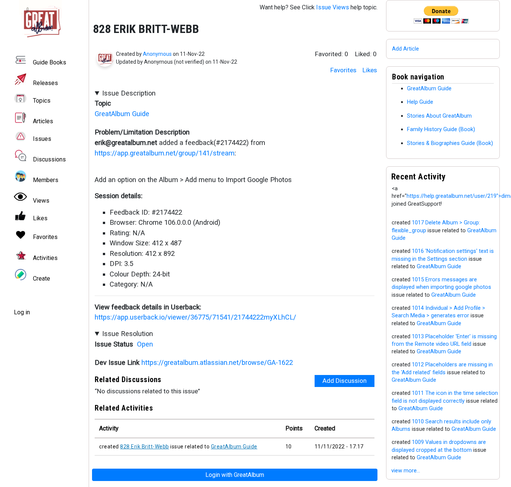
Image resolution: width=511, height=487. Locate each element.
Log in (22, 312)
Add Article (405, 48)
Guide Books (49, 62)
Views (41, 200)
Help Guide (420, 102)
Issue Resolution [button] (127, 334)
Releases (45, 83)
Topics (42, 100)
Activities (45, 257)
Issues (42, 138)
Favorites (343, 70)
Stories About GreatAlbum (439, 115)
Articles (43, 121)
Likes (369, 70)
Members (45, 180)
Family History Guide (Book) (441, 129)
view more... (405, 470)
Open (145, 344)
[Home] (44, 21)
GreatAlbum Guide (122, 114)
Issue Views (332, 7)
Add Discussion (344, 380)
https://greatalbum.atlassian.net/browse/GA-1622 (217, 362)
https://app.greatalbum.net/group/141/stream (165, 153)
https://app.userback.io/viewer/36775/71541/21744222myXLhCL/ (195, 317)
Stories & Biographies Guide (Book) (450, 143)
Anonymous (157, 54)
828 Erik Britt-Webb (144, 447)
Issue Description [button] (129, 93)
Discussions (49, 159)
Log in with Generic (234, 475)
